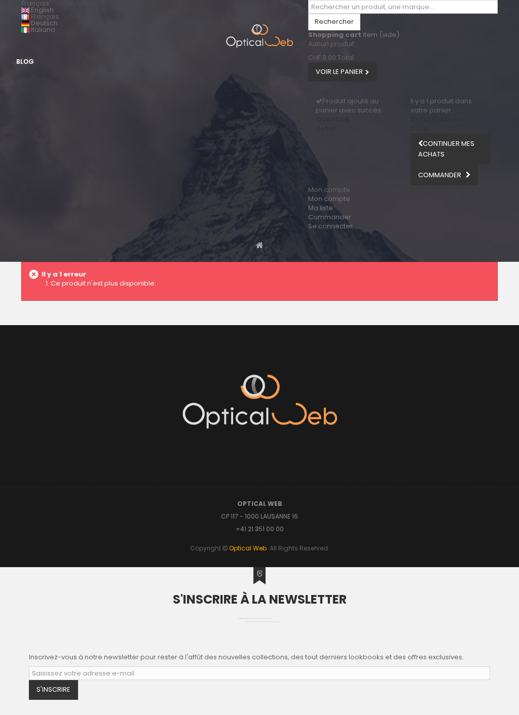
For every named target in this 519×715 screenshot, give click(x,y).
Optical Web (248, 548)
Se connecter (330, 226)
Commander (329, 217)
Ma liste (320, 208)
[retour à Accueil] (260, 245)
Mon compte (329, 199)
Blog (25, 61)
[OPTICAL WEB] (259, 36)
